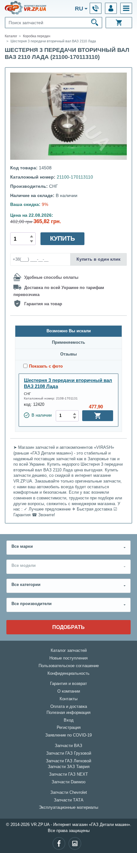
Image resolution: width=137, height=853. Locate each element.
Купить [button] (62, 238)
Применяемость (68, 342)
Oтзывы (68, 354)
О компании (68, 691)
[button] (126, 8)
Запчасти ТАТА (68, 800)
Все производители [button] (31, 604)
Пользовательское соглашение (69, 666)
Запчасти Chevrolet (68, 792)
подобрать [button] (68, 627)
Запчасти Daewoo (68, 782)
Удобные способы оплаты (51, 277)
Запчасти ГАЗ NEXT (68, 774)
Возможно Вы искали (69, 331)
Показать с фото (46, 366)
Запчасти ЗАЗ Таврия (69, 767)
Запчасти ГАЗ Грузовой (68, 753)
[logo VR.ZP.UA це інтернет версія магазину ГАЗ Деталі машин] (25, 7)
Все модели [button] (23, 565)
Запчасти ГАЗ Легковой (68, 761)
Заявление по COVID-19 (68, 735)
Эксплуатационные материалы (68, 807)
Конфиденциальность (68, 673)
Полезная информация (68, 712)
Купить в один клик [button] (98, 259)
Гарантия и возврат (68, 683)
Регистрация (69, 727)
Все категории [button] (25, 584)
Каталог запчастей (69, 650)
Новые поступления (68, 658)
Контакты (68, 699)
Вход (69, 720)
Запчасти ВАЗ (68, 746)
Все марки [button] (22, 546)
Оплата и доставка (68, 706)
